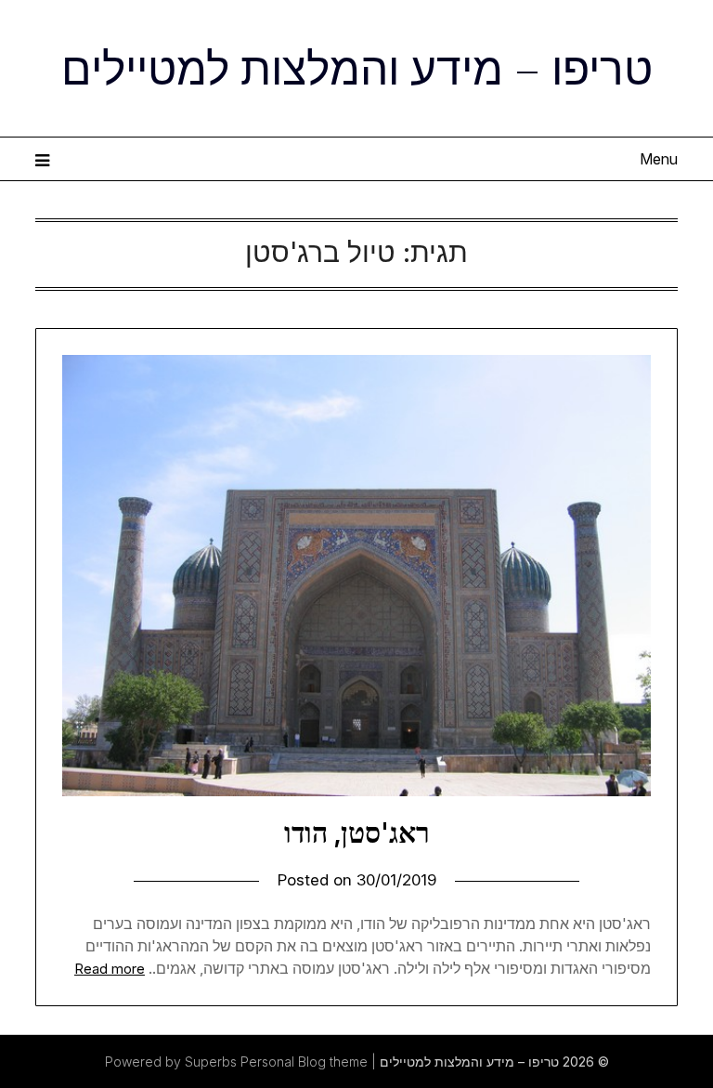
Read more (109, 968)
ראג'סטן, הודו (357, 832)
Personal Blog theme (304, 1061)
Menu (658, 159)
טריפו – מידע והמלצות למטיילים (357, 66)
